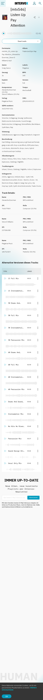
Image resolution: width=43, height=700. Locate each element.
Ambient (17, 177)
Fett (31, 177)
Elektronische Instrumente (11, 121)
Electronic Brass (7, 183)
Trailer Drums (36, 186)
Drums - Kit (34, 180)
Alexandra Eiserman (9, 200)
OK (6, 696)
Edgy (22, 135)
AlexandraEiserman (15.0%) (9, 91)
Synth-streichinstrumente (22, 186)
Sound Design (26, 121)
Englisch (17, 183)
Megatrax (25, 68)
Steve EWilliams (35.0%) (10, 94)
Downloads (22, 41)
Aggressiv (16, 135)
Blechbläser (36, 124)
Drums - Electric (23, 180)
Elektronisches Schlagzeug (11, 124)
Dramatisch (28, 135)
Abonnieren (33, 497)
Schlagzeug (13, 118)
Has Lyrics (28, 183)
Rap (11, 127)
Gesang (20, 118)
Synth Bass (6, 127)
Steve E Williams (7, 222)
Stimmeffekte (26, 124)
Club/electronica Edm (9, 180)
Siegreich (36, 135)
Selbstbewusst (7, 135)
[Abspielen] (3, 33)
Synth (10, 186)
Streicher (5, 118)
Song (3, 68)
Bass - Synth (25, 177)
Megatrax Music (7, 101)
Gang (22, 183)
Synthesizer (28, 118)
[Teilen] (34, 17)
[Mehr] (38, 278)
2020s (4, 177)
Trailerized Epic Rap (29, 51)
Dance (8, 68)
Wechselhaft (26, 90)
